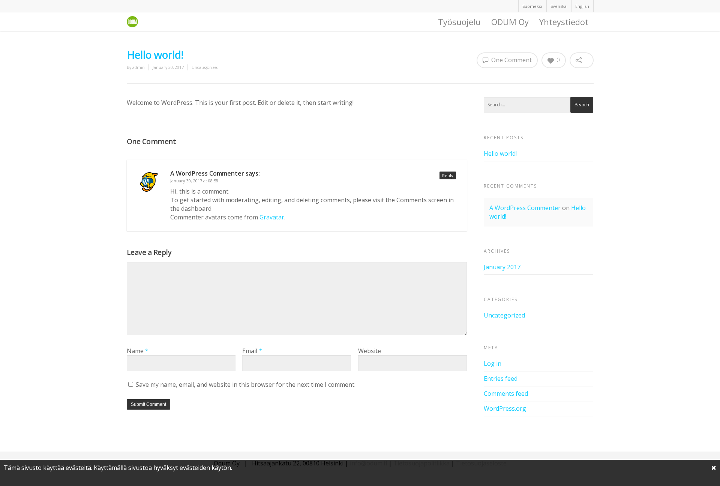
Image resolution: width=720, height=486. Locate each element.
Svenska (558, 6)
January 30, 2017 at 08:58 (194, 180)
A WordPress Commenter (207, 173)
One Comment (511, 60)
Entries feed (501, 378)
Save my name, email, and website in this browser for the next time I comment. (246, 384)
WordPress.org (505, 408)
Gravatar (272, 217)
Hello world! (500, 153)
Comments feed (506, 393)
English (582, 6)
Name (137, 351)
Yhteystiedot (563, 21)
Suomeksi (532, 6)
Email (252, 351)
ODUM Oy (510, 21)
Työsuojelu (459, 21)
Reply (447, 175)
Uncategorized (205, 67)
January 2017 (502, 267)
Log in (492, 363)
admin (138, 67)
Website (369, 351)
